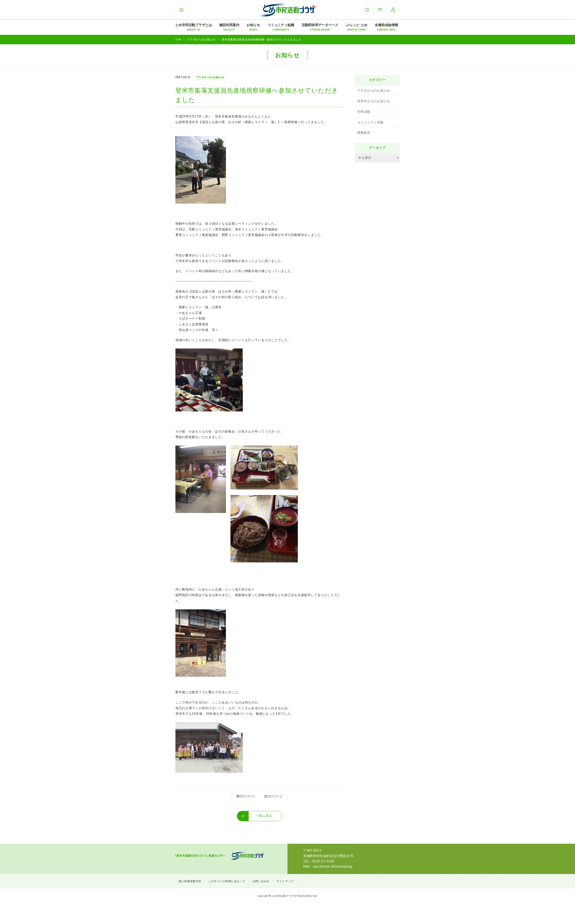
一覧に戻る (264, 815)
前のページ (245, 796)
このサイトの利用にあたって (226, 881)
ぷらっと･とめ (356, 27)
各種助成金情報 (386, 27)
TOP (178, 39)
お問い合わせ (379, 10)
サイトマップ (393, 10)
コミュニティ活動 (370, 122)
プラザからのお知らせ (373, 90)
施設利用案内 (229, 27)
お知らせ (253, 27)
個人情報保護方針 (190, 881)
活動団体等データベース (320, 27)
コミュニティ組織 (281, 27)
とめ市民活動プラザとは (193, 27)
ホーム (181, 10)
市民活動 (363, 111)
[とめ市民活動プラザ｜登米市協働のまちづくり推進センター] (287, 13)
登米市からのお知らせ (373, 101)
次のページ (273, 796)
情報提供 (363, 132)
